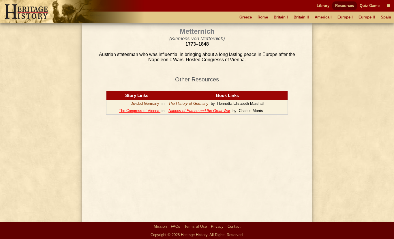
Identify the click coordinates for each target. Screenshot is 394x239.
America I (323, 17)
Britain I (281, 17)
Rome (263, 17)
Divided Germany (145, 103)
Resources (344, 5)
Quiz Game (370, 5)
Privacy (217, 226)
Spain (386, 17)
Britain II (301, 17)
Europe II (367, 17)
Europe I (345, 17)
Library (323, 5)
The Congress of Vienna (139, 111)
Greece (245, 17)
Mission (160, 226)
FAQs (175, 226)
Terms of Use (195, 226)
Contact (234, 226)
